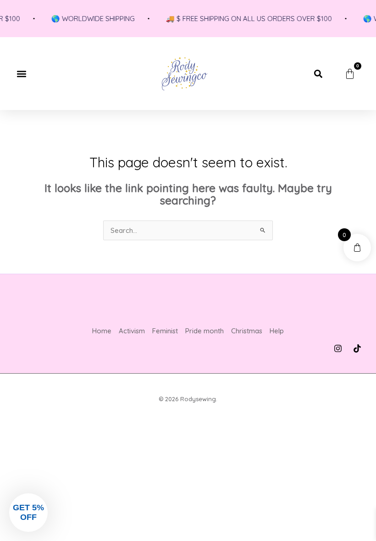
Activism (132, 330)
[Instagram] (338, 348)
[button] (21, 73)
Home (101, 330)
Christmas (246, 330)
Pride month (204, 330)
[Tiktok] (357, 348)
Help (277, 330)
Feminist (165, 330)
